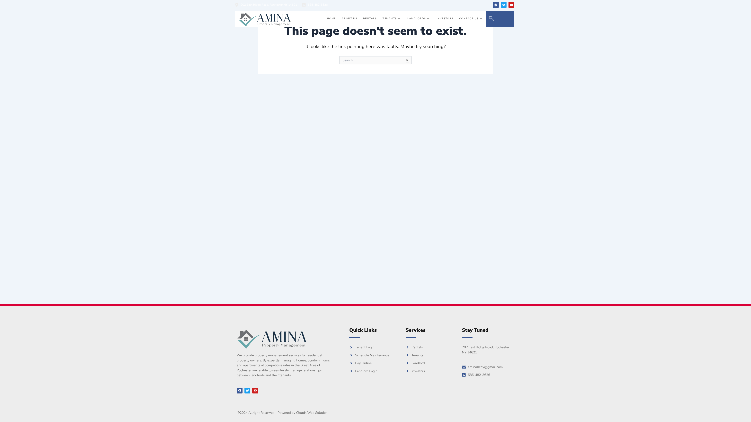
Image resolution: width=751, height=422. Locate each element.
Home (331, 18)
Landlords (416, 18)
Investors (445, 18)
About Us (349, 18)
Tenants (390, 18)
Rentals (370, 18)
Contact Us (469, 18)
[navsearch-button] (491, 19)
